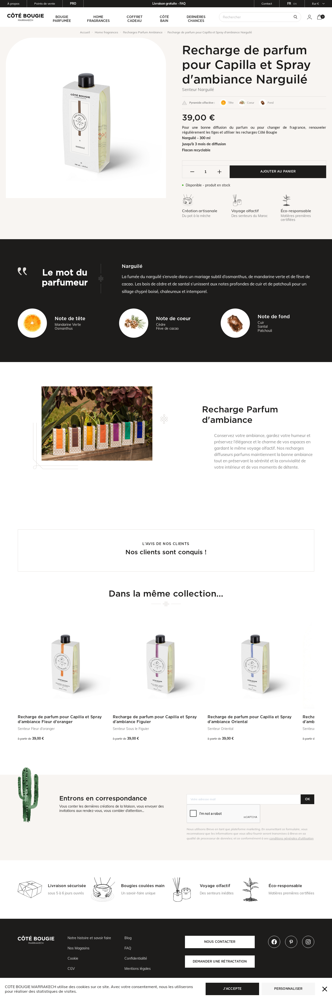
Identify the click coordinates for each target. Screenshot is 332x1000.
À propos (13, 3)
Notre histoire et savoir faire (89, 938)
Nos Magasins (78, 948)
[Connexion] (310, 17)
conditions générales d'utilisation (291, 838)
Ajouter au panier (278, 171)
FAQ (127, 948)
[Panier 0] (319, 17)
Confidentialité (135, 958)
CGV (71, 968)
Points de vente (44, 3)
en (295, 3)
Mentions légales (137, 968)
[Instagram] (308, 942)
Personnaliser (288, 989)
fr (289, 3)
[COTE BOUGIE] (25, 17)
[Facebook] (274, 942)
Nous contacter (220, 942)
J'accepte (232, 989)
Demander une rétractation (220, 961)
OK (307, 799)
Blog (127, 938)
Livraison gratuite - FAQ (168, 3)
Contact (267, 3)
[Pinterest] (291, 942)
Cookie (73, 958)
